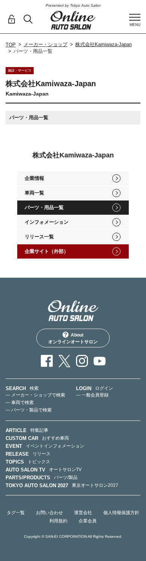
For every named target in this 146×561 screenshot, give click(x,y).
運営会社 (83, 512)
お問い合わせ (49, 512)
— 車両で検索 (20, 402)
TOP (11, 45)
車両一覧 (34, 193)
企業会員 (88, 521)
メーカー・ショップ (45, 44)
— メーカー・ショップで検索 (35, 395)
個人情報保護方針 (121, 512)
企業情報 (34, 178)
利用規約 (58, 521)
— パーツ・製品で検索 (29, 410)
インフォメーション (47, 222)
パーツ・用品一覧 (44, 207)
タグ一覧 (16, 512)
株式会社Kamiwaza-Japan (103, 44)
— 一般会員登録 (92, 395)
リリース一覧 (39, 236)
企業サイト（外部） (47, 251)
